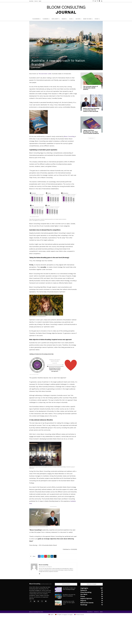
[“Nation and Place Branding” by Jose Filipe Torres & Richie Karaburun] (91, 124)
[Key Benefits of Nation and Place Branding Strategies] (58, 589)
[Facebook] (39, 556)
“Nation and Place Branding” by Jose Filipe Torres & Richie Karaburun (91, 132)
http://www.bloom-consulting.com (45, 566)
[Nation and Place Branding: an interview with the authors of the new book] (91, 102)
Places (38, 57)
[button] (102, 1)
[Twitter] (42, 556)
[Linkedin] (52, 556)
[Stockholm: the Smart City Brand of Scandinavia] (58, 596)
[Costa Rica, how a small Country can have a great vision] (58, 603)
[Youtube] (45, 601)
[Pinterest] (45, 556)
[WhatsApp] (48, 556)
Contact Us (96, 611)
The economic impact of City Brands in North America (90, 88)
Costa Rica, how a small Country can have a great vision (69, 603)
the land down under (45, 73)
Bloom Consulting (36, 67)
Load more (91, 138)
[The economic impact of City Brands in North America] (91, 80)
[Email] (55, 556)
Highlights (33, 57)
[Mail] (40, 574)
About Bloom (90, 611)
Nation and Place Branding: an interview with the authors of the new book (91, 110)
